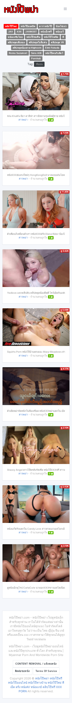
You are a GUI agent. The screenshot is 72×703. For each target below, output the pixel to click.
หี (63, 37)
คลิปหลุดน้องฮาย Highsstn (27, 47)
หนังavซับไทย (15, 37)
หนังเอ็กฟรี (46, 31)
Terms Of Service (46, 671)
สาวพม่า (22, 119)
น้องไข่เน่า (61, 26)
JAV (10, 31)
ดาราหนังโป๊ (45, 26)
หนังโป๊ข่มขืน (33, 37)
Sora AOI (36, 53)
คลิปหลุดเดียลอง (16, 42)
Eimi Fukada (52, 47)
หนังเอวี (60, 31)
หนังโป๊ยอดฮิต (28, 26)
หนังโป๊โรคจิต (51, 37)
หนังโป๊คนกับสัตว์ (54, 53)
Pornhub (36, 58)
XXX (19, 31)
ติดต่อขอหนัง (22, 671)
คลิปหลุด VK (57, 42)
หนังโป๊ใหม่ (11, 26)
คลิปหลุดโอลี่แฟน (38, 42)
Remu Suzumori (18, 53)
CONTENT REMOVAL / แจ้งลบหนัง (35, 663)
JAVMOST (31, 31)
